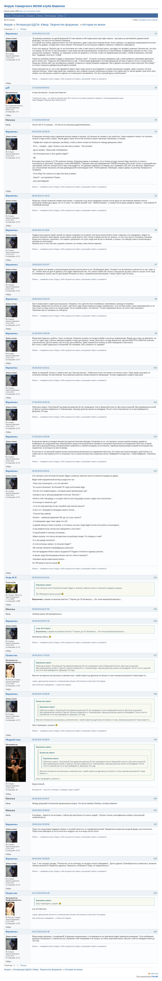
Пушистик (11, 655)
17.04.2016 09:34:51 (40, 88)
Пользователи (19, 16)
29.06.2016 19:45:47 (40, 799)
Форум (8, 16)
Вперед (23, 29)
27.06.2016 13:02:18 (40, 402)
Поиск (40, 16)
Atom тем (154, 973)
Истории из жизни (93, 24)
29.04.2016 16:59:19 (40, 132)
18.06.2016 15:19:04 (40, 230)
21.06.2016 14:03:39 (40, 333)
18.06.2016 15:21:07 (40, 265)
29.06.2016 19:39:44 (40, 740)
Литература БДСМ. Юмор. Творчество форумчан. (47, 24)
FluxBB (154, 976)
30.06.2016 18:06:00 (40, 859)
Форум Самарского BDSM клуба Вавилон (34, 6)
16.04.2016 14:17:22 (40, 34)
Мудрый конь (13, 739)
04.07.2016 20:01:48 (40, 932)
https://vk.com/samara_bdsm (29, 11)
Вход (61, 16)
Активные (143, 20)
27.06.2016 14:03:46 (40, 437)
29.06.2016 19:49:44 (40, 810)
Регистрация (51, 16)
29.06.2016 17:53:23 (40, 655)
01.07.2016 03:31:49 (40, 893)
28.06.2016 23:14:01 (40, 578)
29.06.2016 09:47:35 (40, 621)
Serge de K (11, 577)
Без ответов (153, 20)
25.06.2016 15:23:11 (40, 368)
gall (7, 87)
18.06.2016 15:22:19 (40, 299)
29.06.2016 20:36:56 (40, 824)
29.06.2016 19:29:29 (40, 694)
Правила (31, 16)
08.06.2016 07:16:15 (40, 196)
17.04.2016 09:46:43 (40, 120)
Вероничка (12, 33)
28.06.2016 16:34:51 (40, 471)
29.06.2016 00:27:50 (40, 609)
